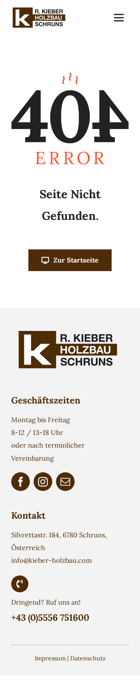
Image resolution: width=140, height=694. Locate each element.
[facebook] (20, 481)
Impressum (50, 658)
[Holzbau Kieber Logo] (40, 10)
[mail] (65, 481)
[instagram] (43, 481)
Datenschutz (88, 658)
